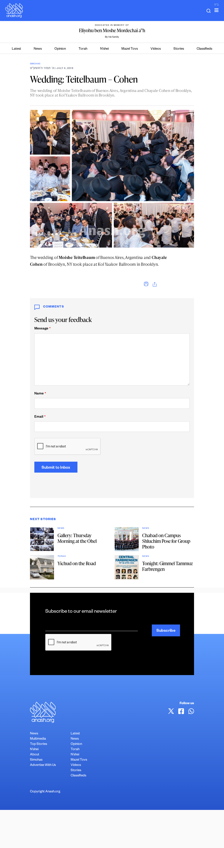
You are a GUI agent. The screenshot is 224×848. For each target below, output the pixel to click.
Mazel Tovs (129, 49)
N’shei (104, 49)
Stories (178, 49)
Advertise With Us (43, 765)
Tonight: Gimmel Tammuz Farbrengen (167, 566)
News (38, 49)
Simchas (35, 64)
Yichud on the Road (77, 563)
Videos (155, 49)
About (34, 755)
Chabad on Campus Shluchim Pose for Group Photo (166, 541)
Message (42, 329)
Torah (83, 49)
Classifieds (204, 49)
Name (40, 394)
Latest (16, 49)
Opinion (60, 49)
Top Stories (38, 744)
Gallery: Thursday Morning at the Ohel (77, 538)
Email (40, 417)
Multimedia (38, 739)
